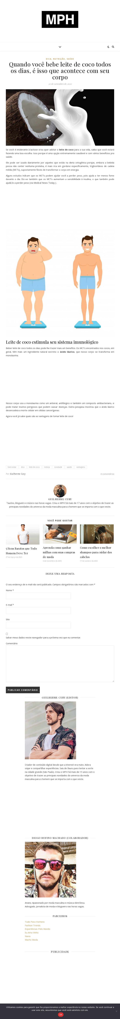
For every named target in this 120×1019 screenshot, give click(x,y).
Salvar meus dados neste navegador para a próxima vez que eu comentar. (43, 637)
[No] (116, 1011)
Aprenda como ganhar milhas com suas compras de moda (59, 552)
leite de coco (34, 467)
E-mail (10, 604)
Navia (27, 936)
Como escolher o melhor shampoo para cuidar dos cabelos (96, 552)
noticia (47, 467)
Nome (10, 590)
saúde (70, 59)
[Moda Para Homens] (60, 19)
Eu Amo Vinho (31, 932)
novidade (58, 467)
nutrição (59, 59)
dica (48, 59)
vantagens (80, 467)
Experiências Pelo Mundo (37, 928)
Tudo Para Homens (35, 921)
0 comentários (107, 473)
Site (8, 619)
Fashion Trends (32, 925)
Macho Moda (31, 939)
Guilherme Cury (17, 473)
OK (60, 1014)
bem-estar (12, 467)
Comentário (12, 643)
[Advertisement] (60, 207)
